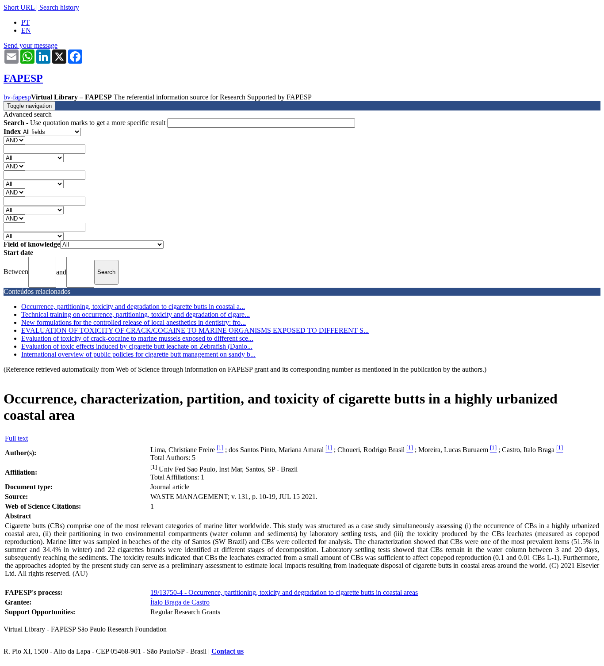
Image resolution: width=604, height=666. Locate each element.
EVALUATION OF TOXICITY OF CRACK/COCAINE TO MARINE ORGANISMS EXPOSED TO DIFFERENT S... (195, 330)
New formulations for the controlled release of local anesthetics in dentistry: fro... (133, 322)
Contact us (227, 651)
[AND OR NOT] (14, 140)
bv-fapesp (17, 97)
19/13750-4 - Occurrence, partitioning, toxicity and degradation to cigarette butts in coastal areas (284, 592)
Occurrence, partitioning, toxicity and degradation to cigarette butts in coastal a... (133, 306)
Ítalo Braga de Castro (180, 602)
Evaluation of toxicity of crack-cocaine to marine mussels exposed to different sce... (137, 338)
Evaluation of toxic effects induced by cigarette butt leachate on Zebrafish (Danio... (136, 346)
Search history (59, 7)
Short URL (19, 7)
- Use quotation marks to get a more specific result (85, 122)
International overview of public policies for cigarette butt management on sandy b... (138, 354)
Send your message (30, 45)
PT (25, 22)
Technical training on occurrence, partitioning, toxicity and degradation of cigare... (135, 314)
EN (26, 30)
